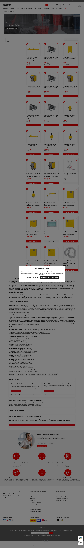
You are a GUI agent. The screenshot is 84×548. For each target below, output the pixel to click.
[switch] (80, 543)
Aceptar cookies (54, 277)
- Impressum (38, 280)
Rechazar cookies (45, 277)
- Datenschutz (45, 280)
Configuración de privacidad (32, 277)
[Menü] (82, 536)
